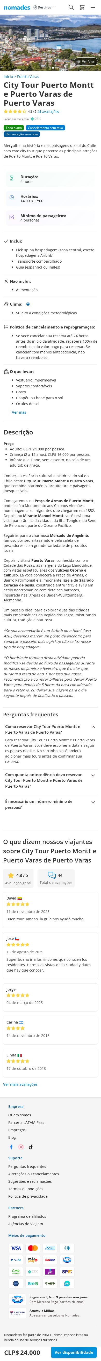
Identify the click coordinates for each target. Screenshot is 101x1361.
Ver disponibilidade (74, 1352)
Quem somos (19, 1115)
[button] (82, 7)
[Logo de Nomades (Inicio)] (18, 7)
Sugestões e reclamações (30, 1181)
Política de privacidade (28, 1196)
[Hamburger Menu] (93, 7)
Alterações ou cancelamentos (33, 1173)
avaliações (48, 111)
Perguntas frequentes (27, 1166)
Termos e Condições (25, 1188)
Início (8, 76)
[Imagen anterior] (8, 43)
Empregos (17, 1129)
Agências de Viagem (25, 1223)
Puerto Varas (28, 76)
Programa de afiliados (27, 1216)
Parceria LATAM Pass (26, 1122)
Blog (12, 1137)
